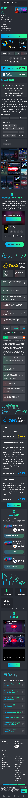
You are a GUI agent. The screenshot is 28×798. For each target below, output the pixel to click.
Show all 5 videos (14, 664)
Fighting (21, 129)
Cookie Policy (15, 791)
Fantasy (13, 135)
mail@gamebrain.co (6, 743)
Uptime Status (18, 780)
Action (15, 132)
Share (12, 53)
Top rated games (6, 754)
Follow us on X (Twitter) (19, 760)
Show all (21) (20, 135)
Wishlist (5, 53)
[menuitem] (6, 328)
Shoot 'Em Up (7, 129)
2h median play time (7, 3)
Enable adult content (13, 219)
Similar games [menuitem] (14, 118)
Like (18, 53)
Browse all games (6, 766)
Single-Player (7, 144)
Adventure (6, 135)
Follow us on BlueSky (19, 762)
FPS (3, 760)
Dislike (25, 53)
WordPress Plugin (18, 772)
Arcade (15, 129)
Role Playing (12, 125)
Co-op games (5, 764)
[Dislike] (13, 236)
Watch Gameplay (15, 36)
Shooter (21, 132)
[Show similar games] (22, 236)
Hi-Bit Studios (14, 2)
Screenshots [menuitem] (5, 118)
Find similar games (6, 768)
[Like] (9, 236)
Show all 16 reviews (14, 505)
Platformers (5, 762)
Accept (24, 791)
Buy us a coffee (15, 785)
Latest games (5, 756)
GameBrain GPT (18, 778)
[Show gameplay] (17, 236)
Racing (5, 125)
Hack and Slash (7, 132)
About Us (17, 754)
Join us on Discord (18, 758)
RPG (3, 758)
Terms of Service (18, 764)
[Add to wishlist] (5, 236)
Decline (24, 787)
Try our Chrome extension (20, 756)
